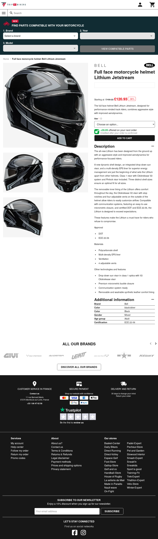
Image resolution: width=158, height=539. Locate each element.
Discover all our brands (79, 367)
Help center (17, 447)
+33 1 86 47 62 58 (34, 403)
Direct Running (112, 450)
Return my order (19, 454)
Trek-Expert (133, 476)
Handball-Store (112, 472)
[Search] (11, 12)
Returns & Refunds (61, 454)
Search (18, 13)
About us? (56, 443)
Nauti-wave (110, 487)
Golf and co (110, 469)
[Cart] (152, 5)
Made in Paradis (113, 484)
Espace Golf (111, 458)
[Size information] (101, 118)
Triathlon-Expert (135, 480)
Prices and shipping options (66, 465)
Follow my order (19, 450)
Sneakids (132, 465)
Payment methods (61, 461)
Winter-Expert (134, 487)
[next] (156, 344)
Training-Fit (133, 472)
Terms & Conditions (62, 450)
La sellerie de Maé (114, 480)
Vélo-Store (133, 484)
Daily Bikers (111, 447)
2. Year (84, 30)
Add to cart (124, 138)
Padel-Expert (134, 443)
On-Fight (109, 491)
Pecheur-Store (135, 447)
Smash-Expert (135, 458)
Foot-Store (110, 461)
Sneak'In (132, 461)
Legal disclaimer (60, 458)
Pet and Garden (135, 450)
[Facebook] (75, 533)
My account (17, 443)
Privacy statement (61, 469)
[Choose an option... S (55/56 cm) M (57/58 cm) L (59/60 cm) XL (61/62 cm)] (124, 124)
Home (6, 58)
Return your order (123, 396)
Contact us (34, 393)
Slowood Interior (136, 454)
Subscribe (112, 511)
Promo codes (18, 458)
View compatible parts (117, 48)
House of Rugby (113, 476)
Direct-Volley (111, 454)
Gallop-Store (111, 465)
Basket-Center (112, 443)
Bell (100, 65)
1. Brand (8, 30)
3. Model (8, 43)
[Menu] (3, 13)
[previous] (150, 344)
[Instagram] (83, 533)
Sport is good (134, 469)
